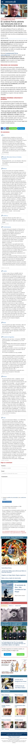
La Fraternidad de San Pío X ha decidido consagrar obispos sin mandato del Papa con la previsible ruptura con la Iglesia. (13, 643)
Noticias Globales (6, 720)
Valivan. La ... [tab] (11, 605)
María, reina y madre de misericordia (11, 578)
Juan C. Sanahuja (5, 729)
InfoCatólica (9, 2)
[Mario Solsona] (7, 699)
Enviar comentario (7, 501)
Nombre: (3, 465)
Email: (3, 471)
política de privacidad (13, 497)
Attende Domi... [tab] (18, 605)
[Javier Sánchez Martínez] (7, 711)
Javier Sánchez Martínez (7, 716)
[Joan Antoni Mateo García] (21, 711)
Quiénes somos (3, 733)
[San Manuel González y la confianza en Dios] (14, 614)
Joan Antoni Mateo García (20, 716)
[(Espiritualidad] (7, 683)
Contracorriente (19, 720)
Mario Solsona (5, 695)
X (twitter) (10, 737)
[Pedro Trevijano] (21, 699)
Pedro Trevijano (19, 695)
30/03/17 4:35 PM (4, 38)
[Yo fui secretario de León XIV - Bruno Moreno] (14, 666)
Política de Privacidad (19, 733)
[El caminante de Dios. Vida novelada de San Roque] (7, 591)
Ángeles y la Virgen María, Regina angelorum (14, 575)
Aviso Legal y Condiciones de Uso (16, 734)
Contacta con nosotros (11, 733)
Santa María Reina (6, 568)
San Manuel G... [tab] (4, 605)
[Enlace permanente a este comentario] (2, 135)
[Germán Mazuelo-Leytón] (21, 724)
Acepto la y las (14, 498)
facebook (14, 737)
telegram (17, 737)
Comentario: (4, 476)
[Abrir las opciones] (2, 2)
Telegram (21, 128)
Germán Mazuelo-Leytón (20, 729)
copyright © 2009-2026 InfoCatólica (14, 736)
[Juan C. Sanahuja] (7, 724)
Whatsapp (13, 128)
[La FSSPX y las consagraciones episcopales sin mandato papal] (14, 632)
